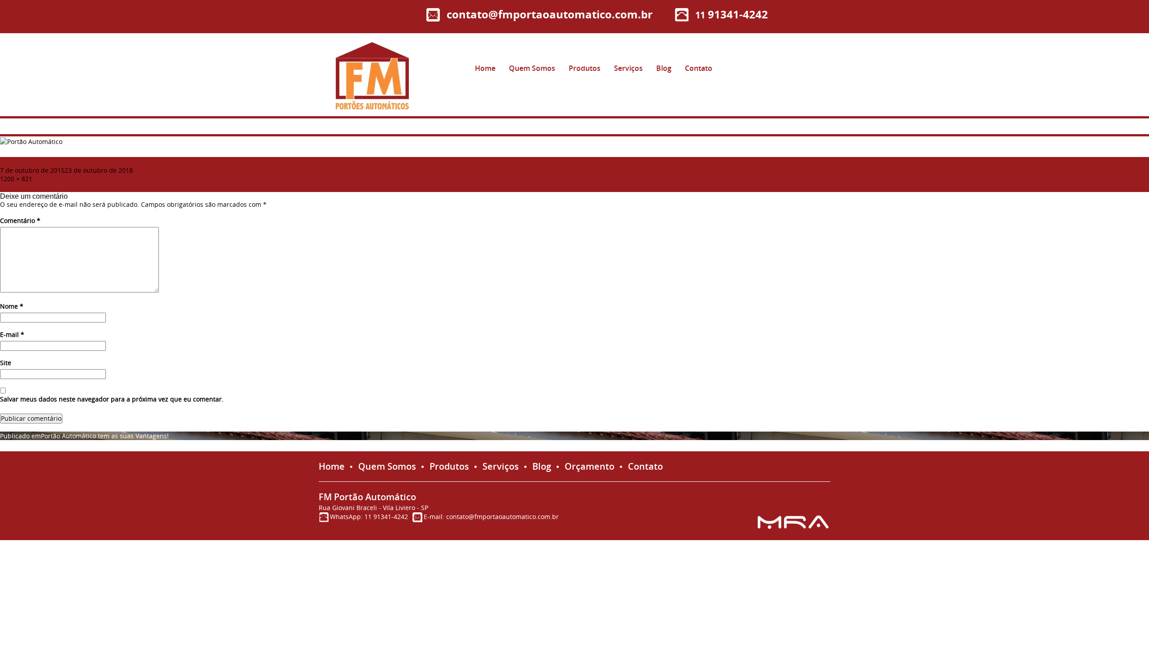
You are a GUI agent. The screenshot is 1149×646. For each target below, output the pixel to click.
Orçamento (589, 466)
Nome (11, 306)
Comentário (20, 221)
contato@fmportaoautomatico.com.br (550, 14)
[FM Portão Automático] (372, 75)
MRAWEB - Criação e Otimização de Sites (794, 522)
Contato (698, 68)
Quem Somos (532, 68)
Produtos (585, 68)
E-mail (12, 335)
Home (485, 68)
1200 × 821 (16, 179)
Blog (663, 68)
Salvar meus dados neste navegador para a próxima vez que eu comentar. (112, 399)
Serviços (628, 68)
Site (5, 363)
